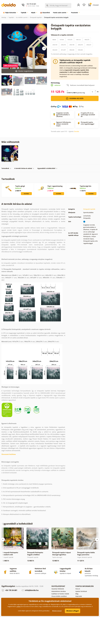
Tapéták (11, 17)
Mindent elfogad (72, 611)
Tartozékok (5, 168)
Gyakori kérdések (81, 591)
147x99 (62, 39)
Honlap (3, 17)
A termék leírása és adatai (23, 168)
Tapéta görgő (20, 186)
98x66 (54, 39)
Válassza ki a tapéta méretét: (62, 35)
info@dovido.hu (31, 590)
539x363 (80, 50)
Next (44, 48)
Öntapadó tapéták (36, 17)
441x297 (63, 50)
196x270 (86, 39)
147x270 (69, 39)
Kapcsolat (78, 596)
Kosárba (26, 193)
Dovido (76, 131)
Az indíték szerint (22, 17)
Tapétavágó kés (85, 186)
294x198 (71, 45)
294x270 (80, 45)
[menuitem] (10, 12)
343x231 (88, 45)
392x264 (54, 50)
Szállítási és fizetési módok (60, 594)
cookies (18, 606)
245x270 (63, 45)
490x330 (71, 50)
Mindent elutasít (57, 611)
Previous (3, 539)
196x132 (78, 39)
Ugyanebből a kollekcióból (46, 168)
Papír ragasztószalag (55, 186)
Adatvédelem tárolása (58, 591)
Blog (76, 594)
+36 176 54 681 (10, 590)
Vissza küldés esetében (59, 596)
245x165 (54, 45)
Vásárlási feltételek (57, 589)
